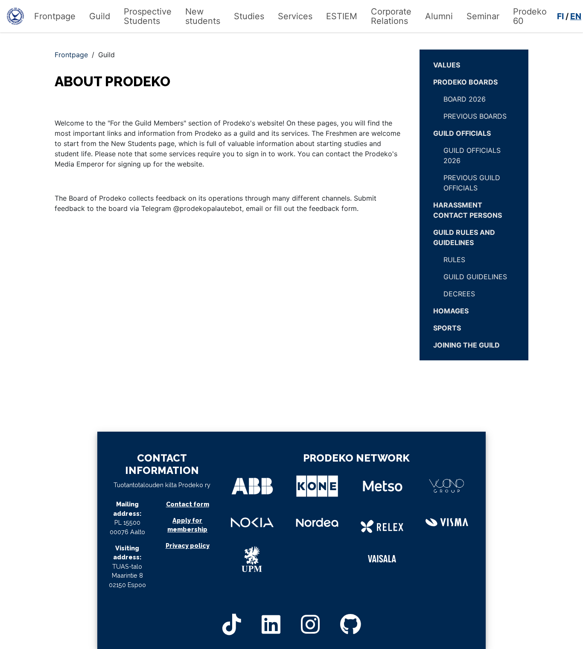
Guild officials (462, 133)
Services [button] (295, 16)
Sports (447, 328)
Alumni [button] (439, 16)
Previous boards (475, 116)
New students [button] (202, 16)
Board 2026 (464, 99)
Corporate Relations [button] (391, 16)
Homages (451, 311)
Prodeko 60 (530, 16)
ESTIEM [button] (341, 16)
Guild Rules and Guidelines (464, 237)
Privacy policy (188, 545)
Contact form (187, 504)
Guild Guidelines (475, 276)
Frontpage (55, 16)
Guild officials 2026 (472, 155)
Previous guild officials (471, 182)
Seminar (482, 16)
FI (560, 16)
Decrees (459, 293)
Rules (454, 259)
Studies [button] (249, 16)
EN (575, 16)
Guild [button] (99, 16)
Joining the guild (466, 345)
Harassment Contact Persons (467, 210)
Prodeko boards (465, 82)
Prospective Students (148, 16)
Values (446, 65)
